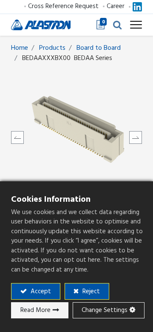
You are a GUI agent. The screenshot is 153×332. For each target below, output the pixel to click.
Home (19, 47)
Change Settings (105, 310)
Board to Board (98, 47)
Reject (90, 291)
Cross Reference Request (63, 6)
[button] (117, 24)
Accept (40, 291)
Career (116, 6)
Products (52, 47)
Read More (35, 310)
